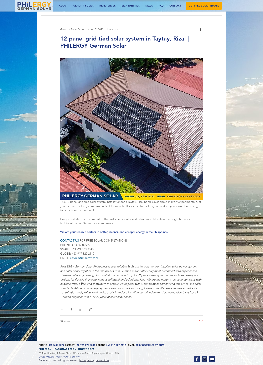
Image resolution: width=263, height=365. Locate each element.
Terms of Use (102, 360)
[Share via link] (90, 309)
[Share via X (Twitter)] (71, 309)
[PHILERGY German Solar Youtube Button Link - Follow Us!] (212, 359)
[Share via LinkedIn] (81, 309)
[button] (204, 6)
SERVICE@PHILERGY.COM (150, 344)
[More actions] (200, 29)
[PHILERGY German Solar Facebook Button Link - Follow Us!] (197, 359)
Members (116, 360)
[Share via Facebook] (62, 309)
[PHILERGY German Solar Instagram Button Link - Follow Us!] (204, 359)
